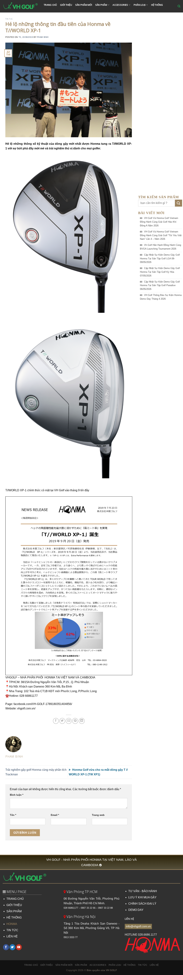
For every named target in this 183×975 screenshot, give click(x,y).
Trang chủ (50, 4)
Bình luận (16, 794)
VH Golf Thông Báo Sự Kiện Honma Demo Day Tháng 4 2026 (161, 297)
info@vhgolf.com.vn (138, 926)
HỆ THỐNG (14, 917)
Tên (13, 815)
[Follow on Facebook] (6, 947)
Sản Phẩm (101, 4)
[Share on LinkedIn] (82, 721)
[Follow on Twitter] (12, 947)
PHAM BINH (43, 37)
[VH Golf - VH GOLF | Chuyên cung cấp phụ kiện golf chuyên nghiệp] (20, 6)
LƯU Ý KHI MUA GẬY (142, 897)
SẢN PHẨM (14, 911)
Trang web (98, 815)
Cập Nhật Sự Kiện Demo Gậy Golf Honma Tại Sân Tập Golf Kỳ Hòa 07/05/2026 (160, 272)
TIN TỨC (12, 930)
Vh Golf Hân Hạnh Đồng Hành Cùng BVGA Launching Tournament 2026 (160, 247)
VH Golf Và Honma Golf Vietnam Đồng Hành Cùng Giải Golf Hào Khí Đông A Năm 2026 (159, 222)
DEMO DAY (136, 909)
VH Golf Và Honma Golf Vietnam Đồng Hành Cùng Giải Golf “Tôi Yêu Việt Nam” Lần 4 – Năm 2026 (161, 235)
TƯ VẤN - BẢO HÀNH (142, 891)
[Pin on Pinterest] (75, 721)
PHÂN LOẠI (139, 4)
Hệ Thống (157, 4)
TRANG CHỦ (15, 898)
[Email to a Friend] (69, 721)
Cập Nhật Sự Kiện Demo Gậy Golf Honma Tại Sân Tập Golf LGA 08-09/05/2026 (160, 258)
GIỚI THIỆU (14, 905)
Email (55, 815)
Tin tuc (9, 18)
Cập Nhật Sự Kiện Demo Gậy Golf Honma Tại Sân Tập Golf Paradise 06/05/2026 (160, 285)
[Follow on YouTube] (19, 947)
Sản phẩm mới (83, 4)
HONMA (11, 923)
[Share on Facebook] (56, 721)
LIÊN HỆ (12, 936)
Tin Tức (49, 14)
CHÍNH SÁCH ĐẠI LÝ (142, 903)
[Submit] (178, 203)
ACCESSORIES (120, 4)
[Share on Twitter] (62, 721)
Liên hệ (64, 14)
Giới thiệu (66, 4)
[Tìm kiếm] (179, 6)
